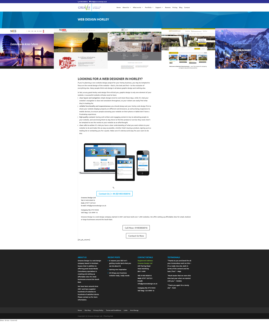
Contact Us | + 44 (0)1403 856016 (114, 193)
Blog (180, 7)
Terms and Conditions (113, 310)
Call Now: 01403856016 (136, 227)
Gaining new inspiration (118, 269)
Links (125, 310)
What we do (137, 7)
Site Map (88, 310)
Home (119, 7)
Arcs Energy (134, 310)
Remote (168, 7)
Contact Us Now (136, 235)
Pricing (174, 7)
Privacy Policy (98, 310)
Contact (187, 7)
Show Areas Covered (8, 320)
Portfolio (148, 7)
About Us (126, 7)
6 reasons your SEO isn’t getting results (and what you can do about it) (120, 263)
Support (158, 7)
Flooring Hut (108, 316)
